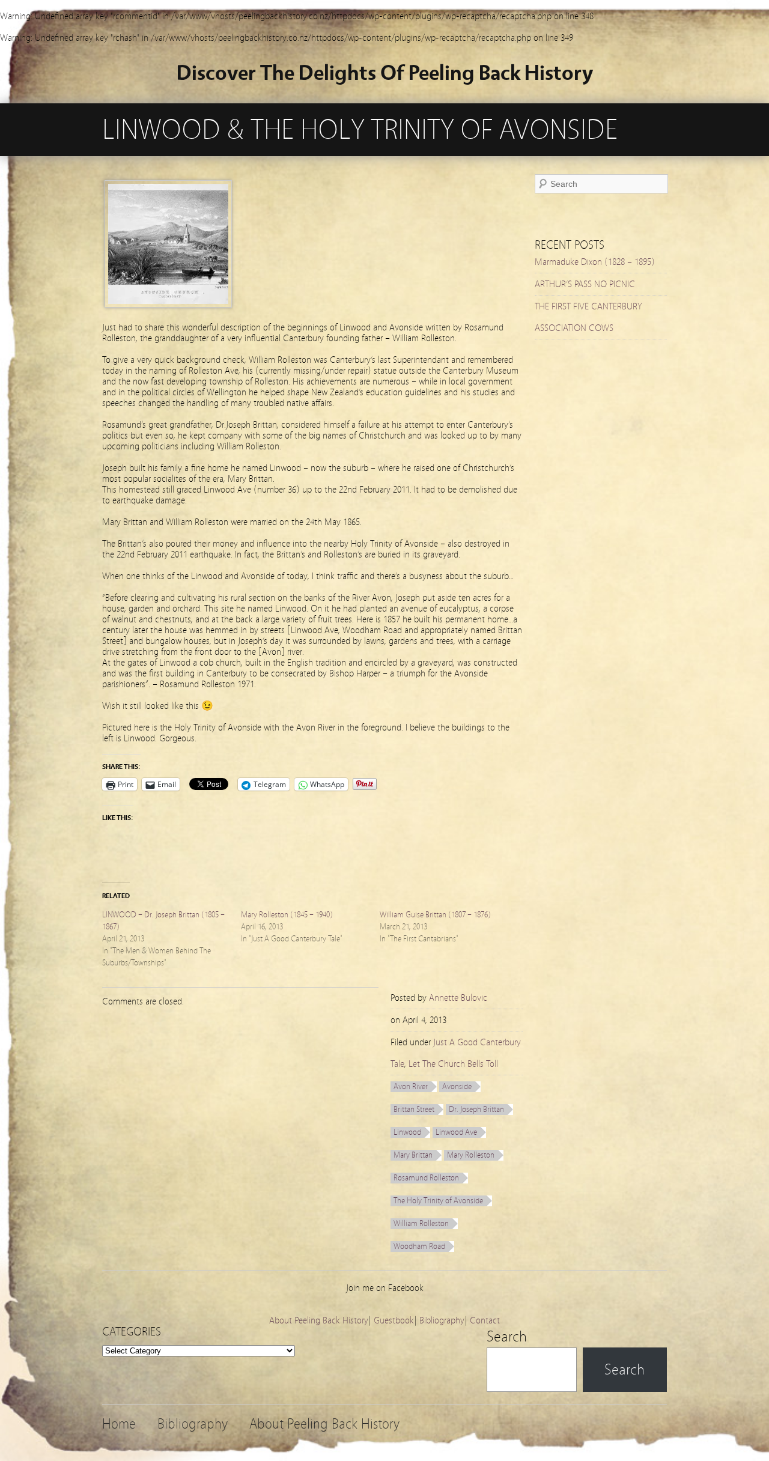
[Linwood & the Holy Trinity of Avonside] (168, 304)
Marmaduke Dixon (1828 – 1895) (595, 262)
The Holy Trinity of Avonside (438, 1201)
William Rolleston (421, 1224)
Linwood (407, 1132)
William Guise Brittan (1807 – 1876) (435, 915)
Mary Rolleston (470, 1155)
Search (507, 1337)
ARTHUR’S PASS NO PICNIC (585, 284)
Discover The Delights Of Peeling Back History (385, 73)
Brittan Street (414, 1109)
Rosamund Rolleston (426, 1178)
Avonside (457, 1087)
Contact (485, 1320)
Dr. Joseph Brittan (476, 1109)
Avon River (411, 1087)
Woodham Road (419, 1246)
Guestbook (394, 1320)
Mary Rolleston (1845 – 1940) (287, 915)
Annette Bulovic (458, 997)
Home (119, 1424)
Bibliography (441, 1320)
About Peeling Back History (318, 1320)
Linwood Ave (456, 1132)
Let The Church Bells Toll (453, 1064)
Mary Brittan (413, 1155)
